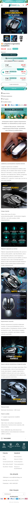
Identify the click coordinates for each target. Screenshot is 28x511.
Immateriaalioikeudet (8, 461)
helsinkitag (17, 502)
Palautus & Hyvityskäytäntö (18, 467)
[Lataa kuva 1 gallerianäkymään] (7, 38)
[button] (26, 5)
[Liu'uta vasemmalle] (1, 38)
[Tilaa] (23, 494)
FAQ (4, 456)
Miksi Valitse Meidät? (8, 464)
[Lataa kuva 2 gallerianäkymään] (14, 38)
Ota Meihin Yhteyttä (8, 466)
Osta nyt (14, 88)
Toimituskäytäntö (18, 461)
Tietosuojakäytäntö (18, 464)
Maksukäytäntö (18, 456)
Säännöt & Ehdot (18, 459)
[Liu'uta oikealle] (26, 38)
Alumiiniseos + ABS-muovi (9, 54)
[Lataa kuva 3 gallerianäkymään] (21, 38)
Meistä (4, 459)
